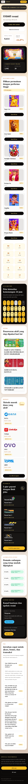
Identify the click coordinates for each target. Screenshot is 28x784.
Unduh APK (23, 1)
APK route (14, 768)
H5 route (14, 772)
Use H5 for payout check (14, 548)
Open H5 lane (14, 114)
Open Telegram (9, 622)
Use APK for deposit (14, 476)
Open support (9, 634)
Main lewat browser (14, 29)
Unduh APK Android (14, 24)
